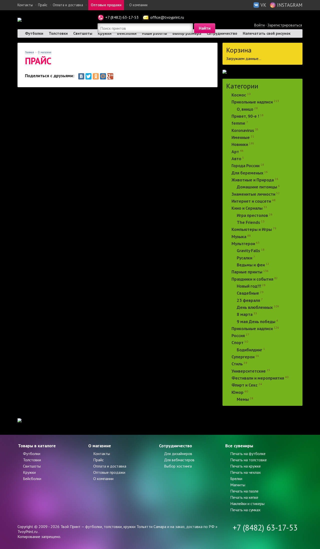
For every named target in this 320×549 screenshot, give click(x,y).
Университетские (249, 371)
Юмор (238, 392)
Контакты (25, 4)
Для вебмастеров (179, 459)
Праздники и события (252, 279)
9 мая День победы (256, 321)
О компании (138, 4)
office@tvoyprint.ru (167, 17)
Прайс (43, 4)
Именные (241, 137)
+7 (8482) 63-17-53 (122, 17)
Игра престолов (252, 215)
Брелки (236, 478)
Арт (235, 151)
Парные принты (247, 272)
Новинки (240, 144)
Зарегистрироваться (285, 24)
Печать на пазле (244, 491)
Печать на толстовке (248, 459)
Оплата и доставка (68, 4)
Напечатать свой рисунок (266, 33)
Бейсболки (32, 478)
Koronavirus (243, 130)
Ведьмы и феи (251, 265)
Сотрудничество (222, 33)
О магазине (45, 52)
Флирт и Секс (245, 385)
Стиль (237, 364)
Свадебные (248, 293)
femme (239, 123)
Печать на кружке (245, 466)
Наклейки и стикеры (247, 503)
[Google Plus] (110, 76)
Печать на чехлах (245, 472)
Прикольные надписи (252, 102)
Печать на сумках (245, 509)
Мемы (243, 399)
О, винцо (245, 109)
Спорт (238, 343)
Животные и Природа (253, 180)
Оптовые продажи (106, 4)
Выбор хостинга (178, 466)
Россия (238, 335)
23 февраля (248, 300)
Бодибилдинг (249, 350)
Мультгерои (243, 243)
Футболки (34, 33)
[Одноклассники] (96, 76)
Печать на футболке (248, 453)
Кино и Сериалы (247, 208)
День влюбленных (255, 307)
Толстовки (58, 33)
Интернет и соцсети (251, 201)
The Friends (248, 222)
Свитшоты (82, 33)
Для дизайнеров (178, 453)
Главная (29, 52)
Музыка (239, 236)
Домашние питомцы (257, 187)
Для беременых (247, 173)
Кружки (29, 472)
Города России (246, 166)
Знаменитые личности (253, 194)
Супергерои (243, 357)
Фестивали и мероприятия (258, 378)
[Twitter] (89, 76)
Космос (239, 95)
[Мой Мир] (103, 76)
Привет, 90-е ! (245, 116)
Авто (236, 158)
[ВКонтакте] (81, 76)
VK (263, 5)
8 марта (244, 314)
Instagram (289, 5)
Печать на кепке (244, 497)
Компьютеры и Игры (252, 229)
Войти (259, 24)
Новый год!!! (249, 286)
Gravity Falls (248, 251)
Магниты (237, 484)
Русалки (244, 258)
